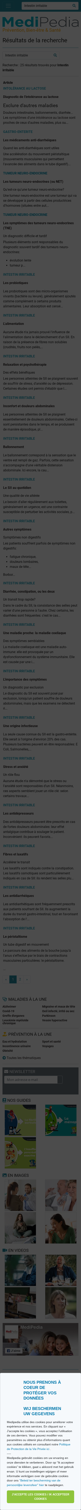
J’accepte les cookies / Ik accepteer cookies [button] (40, 1497)
